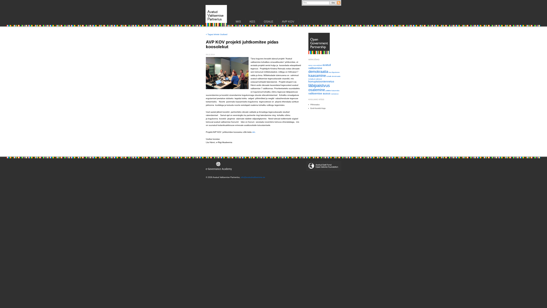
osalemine (316, 90)
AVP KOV (288, 21)
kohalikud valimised (315, 79)
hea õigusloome (334, 72)
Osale (268, 21)
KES (252, 21)
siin (253, 132)
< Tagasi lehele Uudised (216, 34)
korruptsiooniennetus (321, 81)
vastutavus (335, 94)
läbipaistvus (319, 85)
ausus (310, 65)
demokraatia (318, 72)
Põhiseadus (315, 105)
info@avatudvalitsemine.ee (253, 177)
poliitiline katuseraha (332, 90)
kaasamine (317, 76)
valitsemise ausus (319, 93)
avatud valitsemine (319, 66)
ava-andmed (317, 65)
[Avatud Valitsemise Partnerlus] (216, 26)
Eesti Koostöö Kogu (318, 108)
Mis (238, 21)
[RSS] (338, 4)
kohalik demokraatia (333, 76)
